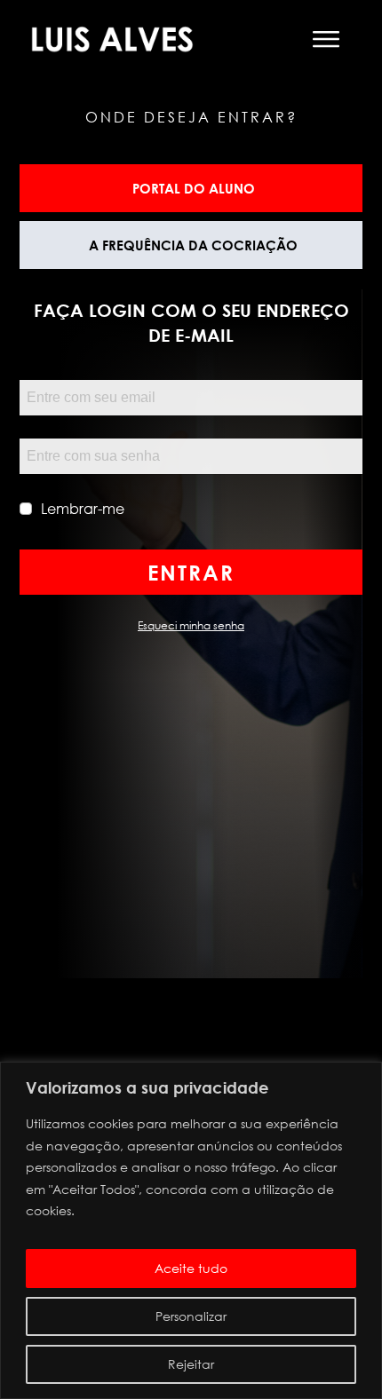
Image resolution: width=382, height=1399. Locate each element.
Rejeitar (191, 1364)
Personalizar (191, 1316)
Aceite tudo (191, 1268)
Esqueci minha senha (191, 625)
